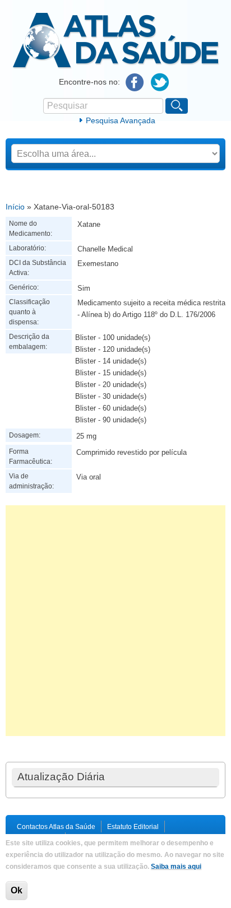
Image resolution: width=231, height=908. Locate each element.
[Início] (115, 66)
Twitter (160, 82)
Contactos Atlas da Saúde (56, 827)
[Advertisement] (115, 620)
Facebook (135, 82)
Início (15, 206)
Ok (16, 890)
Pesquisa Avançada (120, 120)
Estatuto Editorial (133, 827)
